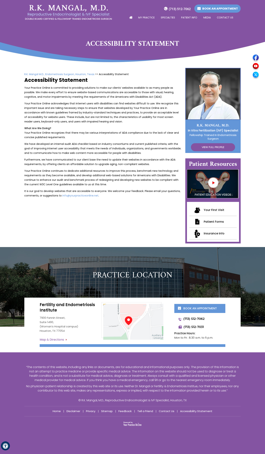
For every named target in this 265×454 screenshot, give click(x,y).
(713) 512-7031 (194, 327)
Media (207, 17)
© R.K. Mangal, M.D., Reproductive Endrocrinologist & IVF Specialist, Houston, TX (132, 400)
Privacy (90, 411)
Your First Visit (214, 210)
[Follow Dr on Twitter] (256, 75)
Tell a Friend (145, 411)
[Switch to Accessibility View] (5, 445)
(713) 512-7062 (180, 9)
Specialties (168, 17)
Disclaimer (73, 411)
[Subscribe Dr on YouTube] (256, 67)
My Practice (146, 17)
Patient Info (189, 17)
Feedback (125, 411)
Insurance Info (214, 233)
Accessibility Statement (196, 411)
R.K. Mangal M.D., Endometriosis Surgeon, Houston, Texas (59, 74)
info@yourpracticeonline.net (80, 195)
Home (130, 18)
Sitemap (107, 411)
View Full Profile (213, 147)
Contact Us (225, 17)
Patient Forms (214, 222)
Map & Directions (52, 340)
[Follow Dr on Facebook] (256, 58)
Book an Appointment (220, 9)
